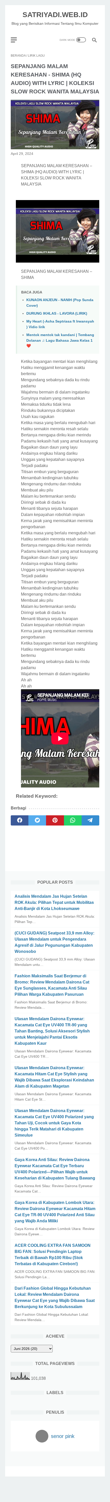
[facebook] (19, 820)
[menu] (17, 40)
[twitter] (37, 820)
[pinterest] (55, 820)
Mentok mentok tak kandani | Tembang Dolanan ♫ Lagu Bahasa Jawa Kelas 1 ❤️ (60, 340)
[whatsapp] (73, 820)
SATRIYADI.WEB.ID (55, 15)
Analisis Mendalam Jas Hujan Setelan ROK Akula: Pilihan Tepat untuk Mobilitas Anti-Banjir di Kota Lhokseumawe (54, 902)
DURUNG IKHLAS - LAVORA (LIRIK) (56, 313)
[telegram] (90, 820)
